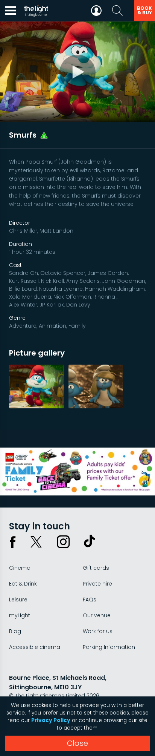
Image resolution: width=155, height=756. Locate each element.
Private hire (97, 583)
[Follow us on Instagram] (63, 541)
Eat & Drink (23, 583)
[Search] (117, 10)
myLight (19, 615)
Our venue (97, 615)
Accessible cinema (34, 647)
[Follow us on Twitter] (36, 541)
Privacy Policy (50, 720)
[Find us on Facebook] (13, 542)
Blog (15, 631)
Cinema (19, 568)
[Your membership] (96, 10)
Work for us (97, 631)
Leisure (18, 599)
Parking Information (109, 647)
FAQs (89, 599)
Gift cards (96, 568)
